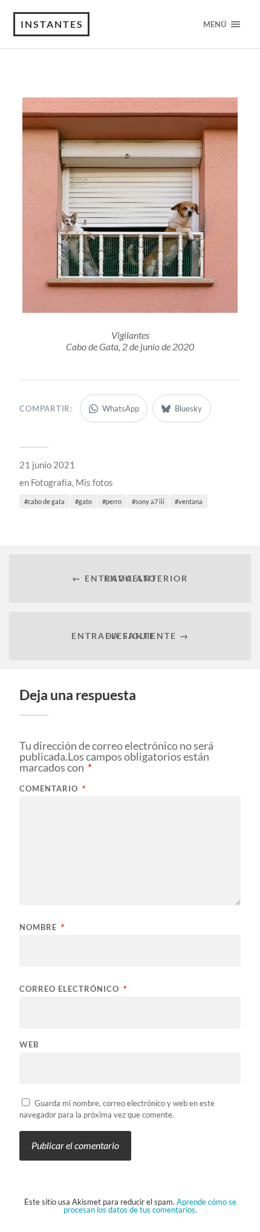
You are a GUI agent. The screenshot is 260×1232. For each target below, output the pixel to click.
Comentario (52, 789)
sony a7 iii (149, 501)
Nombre (42, 927)
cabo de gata (46, 501)
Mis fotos (94, 482)
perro (114, 501)
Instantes (52, 24)
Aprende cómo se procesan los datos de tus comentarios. (149, 1205)
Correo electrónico (73, 989)
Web (29, 1045)
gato (85, 501)
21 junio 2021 (47, 464)
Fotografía (51, 482)
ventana (190, 501)
